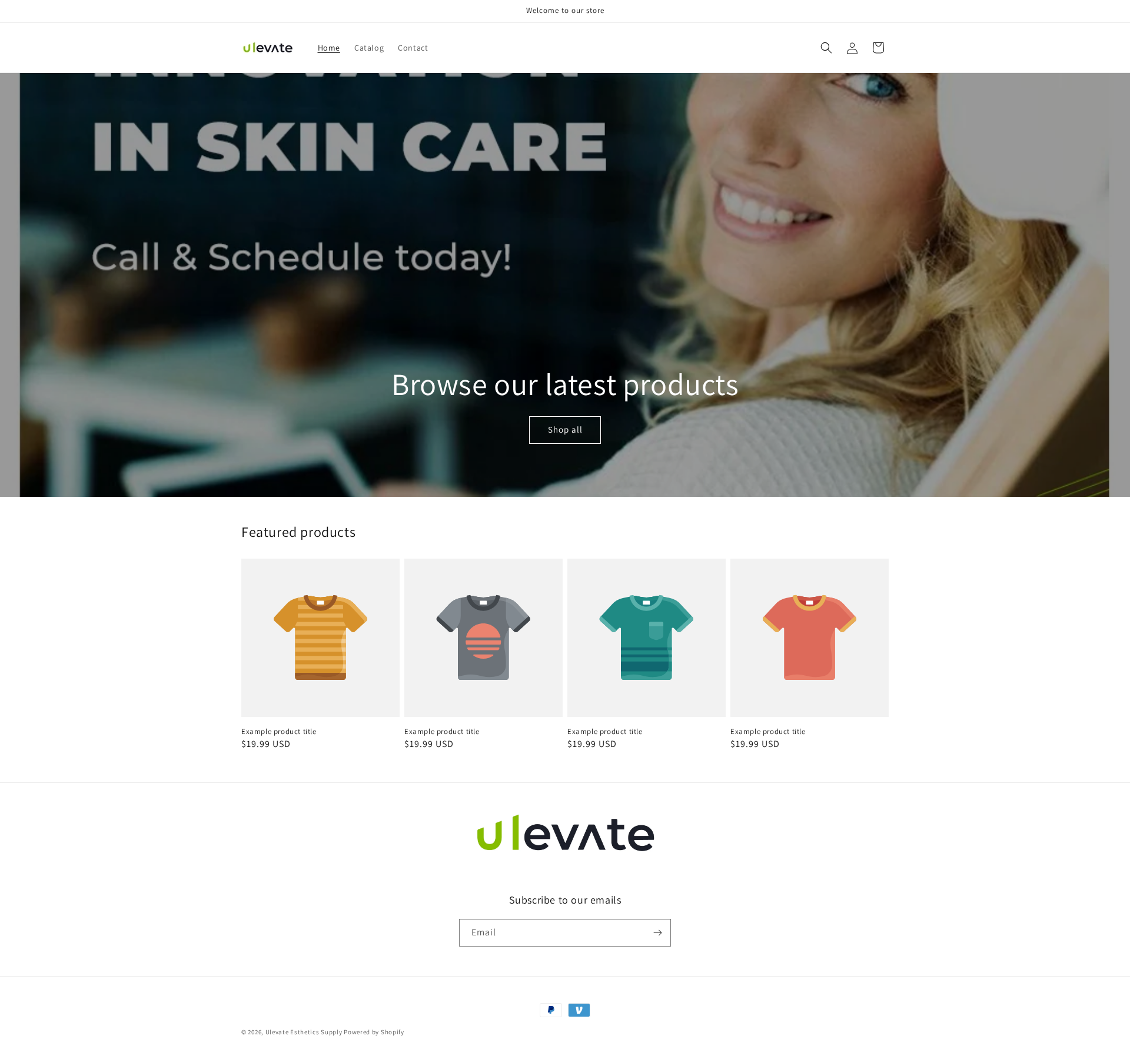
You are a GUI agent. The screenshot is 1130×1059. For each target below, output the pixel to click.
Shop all (564, 430)
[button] (826, 48)
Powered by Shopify (374, 1032)
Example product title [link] (279, 731)
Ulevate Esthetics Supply (304, 1032)
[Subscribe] (657, 933)
